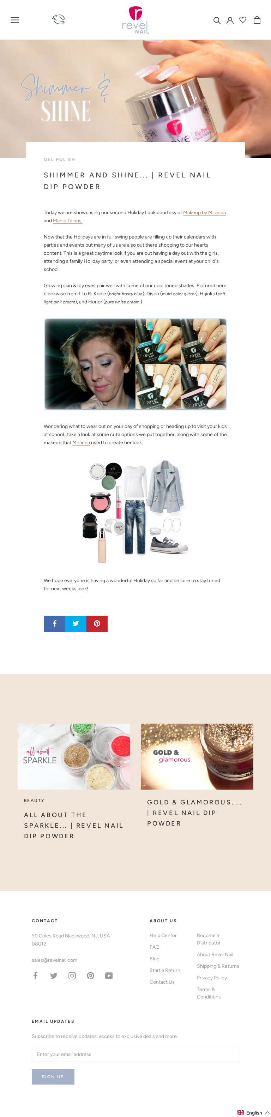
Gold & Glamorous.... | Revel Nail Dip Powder (194, 812)
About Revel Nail (215, 955)
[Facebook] (35, 975)
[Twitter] (54, 975)
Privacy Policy (212, 978)
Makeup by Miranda (204, 213)
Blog (154, 959)
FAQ (154, 947)
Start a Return (165, 970)
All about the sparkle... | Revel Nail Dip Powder (74, 825)
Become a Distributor (209, 939)
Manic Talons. (68, 221)
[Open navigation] (15, 20)
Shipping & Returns (218, 966)
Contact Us (162, 982)
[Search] (217, 20)
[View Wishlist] (243, 20)
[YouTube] (109, 975)
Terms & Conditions (209, 993)
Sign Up (53, 1076)
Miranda (81, 443)
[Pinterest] (90, 975)
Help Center (163, 935)
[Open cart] (257, 20)
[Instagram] (72, 975)
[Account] (230, 19)
